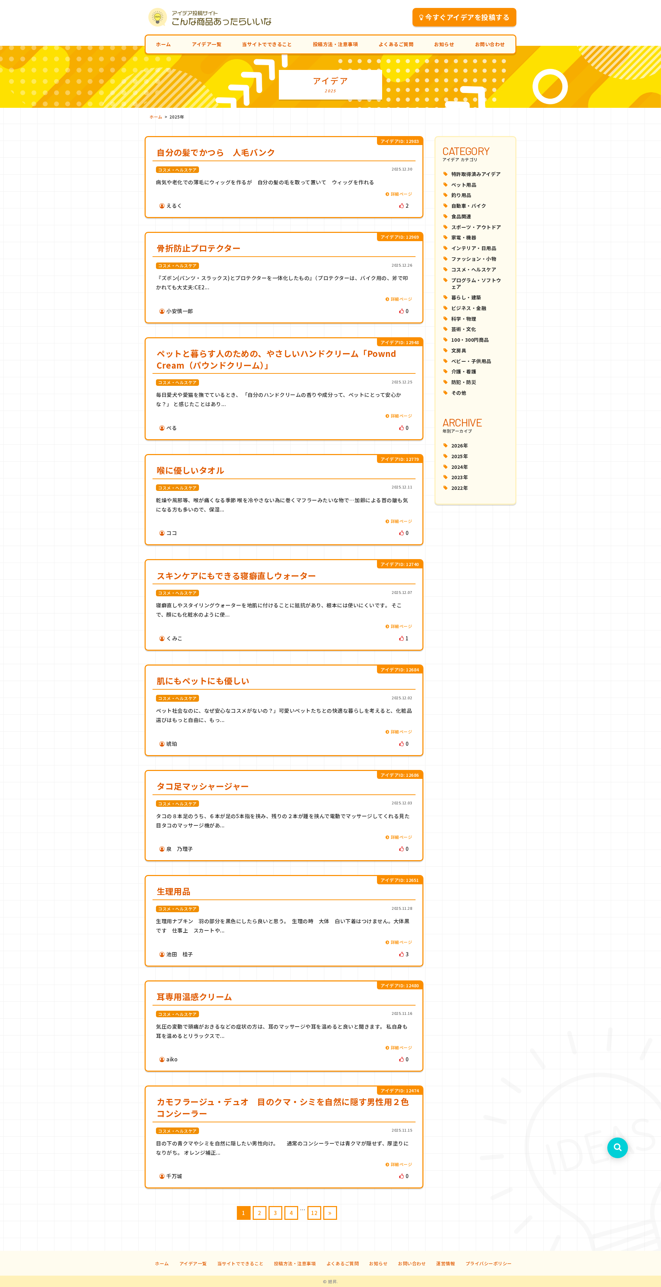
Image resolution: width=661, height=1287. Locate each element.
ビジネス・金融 (468, 308)
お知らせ (444, 44)
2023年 (459, 477)
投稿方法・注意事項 (335, 44)
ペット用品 (463, 184)
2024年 (459, 466)
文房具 (458, 350)
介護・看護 (463, 371)
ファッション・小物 (473, 258)
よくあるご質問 (396, 44)
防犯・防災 (463, 382)
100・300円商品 (470, 339)
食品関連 (461, 216)
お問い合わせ (490, 44)
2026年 (459, 445)
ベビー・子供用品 (471, 361)
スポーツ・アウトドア (476, 227)
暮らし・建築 (466, 297)
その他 (458, 392)
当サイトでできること (267, 44)
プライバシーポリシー (488, 1263)
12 (314, 1212)
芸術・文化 (463, 329)
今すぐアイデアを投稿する (467, 17)
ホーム (163, 44)
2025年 (459, 456)
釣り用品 (461, 195)
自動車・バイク (468, 205)
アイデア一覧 (206, 44)
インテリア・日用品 (473, 248)
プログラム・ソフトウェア (476, 283)
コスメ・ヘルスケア (473, 269)
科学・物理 (463, 318)
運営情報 (445, 1263)
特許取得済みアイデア (476, 174)
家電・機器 (463, 237)
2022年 (459, 487)
